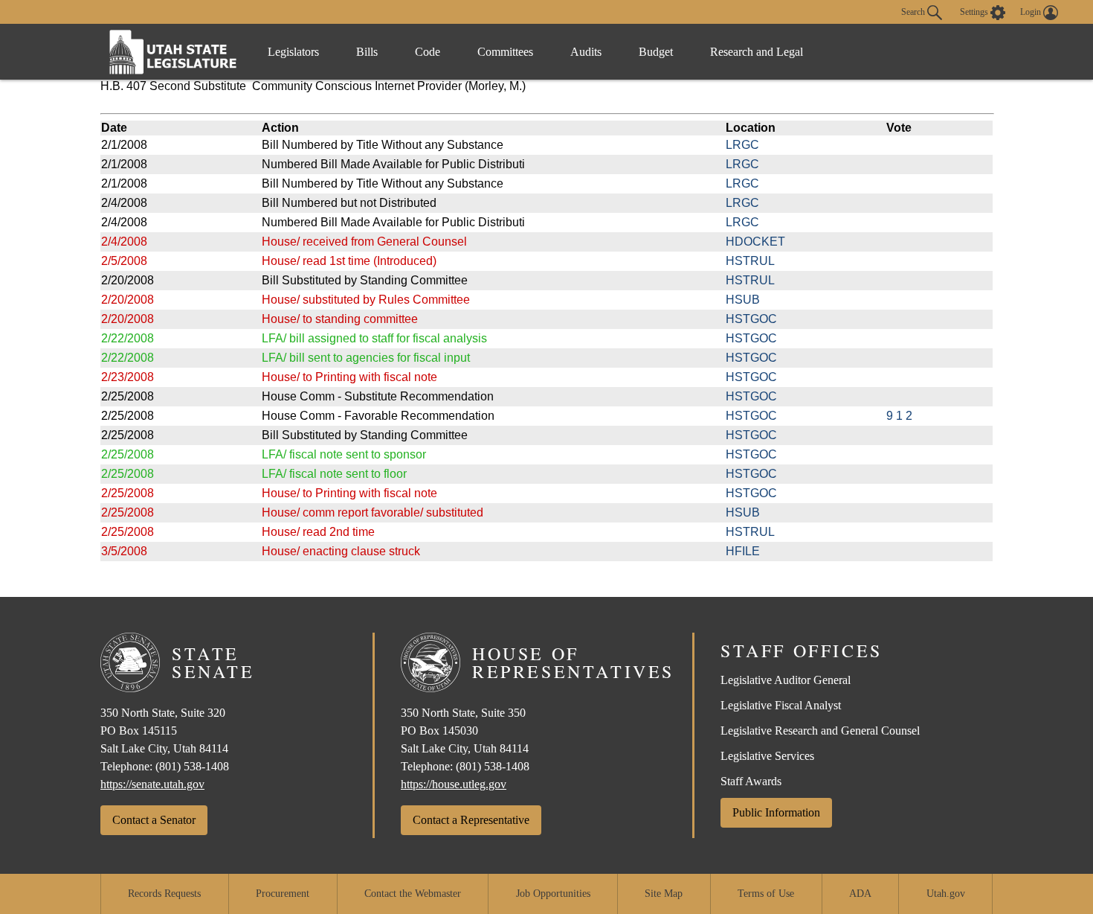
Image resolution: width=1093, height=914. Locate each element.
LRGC (742, 144)
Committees (505, 51)
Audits (586, 51)
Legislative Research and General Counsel (820, 730)
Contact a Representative (471, 820)
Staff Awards (750, 781)
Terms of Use (766, 893)
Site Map (664, 893)
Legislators (293, 51)
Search (914, 11)
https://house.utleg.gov (453, 784)
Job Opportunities (553, 893)
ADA (860, 893)
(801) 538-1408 (192, 766)
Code (427, 51)
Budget (656, 51)
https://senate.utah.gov (152, 784)
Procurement (282, 893)
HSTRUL (750, 261)
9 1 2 (899, 415)
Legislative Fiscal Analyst (780, 705)
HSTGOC (751, 319)
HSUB (743, 299)
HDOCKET (755, 241)
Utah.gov (945, 893)
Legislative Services (767, 756)
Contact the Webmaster (412, 893)
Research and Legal (756, 51)
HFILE (743, 551)
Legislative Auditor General (785, 680)
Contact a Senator (154, 820)
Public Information (776, 812)
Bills (367, 51)
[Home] (173, 52)
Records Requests (164, 893)
